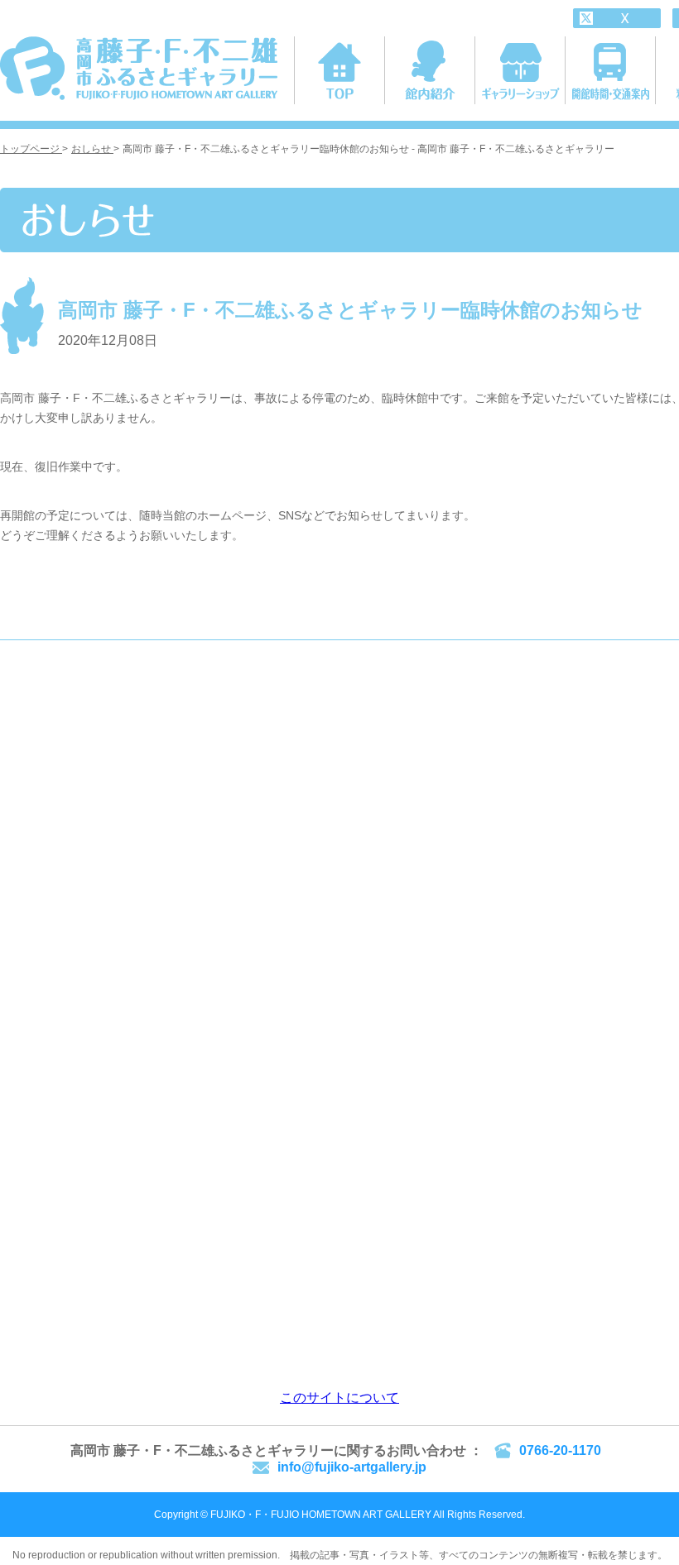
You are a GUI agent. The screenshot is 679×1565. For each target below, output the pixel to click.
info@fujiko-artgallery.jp (351, 1467)
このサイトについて (339, 1397)
